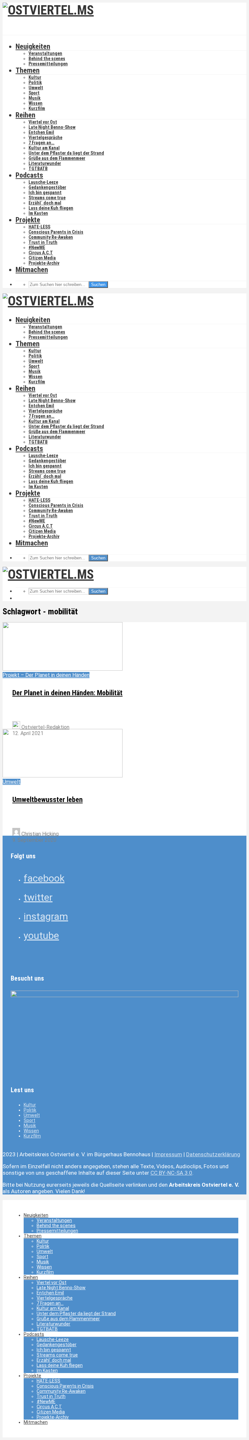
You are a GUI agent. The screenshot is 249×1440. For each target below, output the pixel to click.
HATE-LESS (39, 226)
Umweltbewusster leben (47, 800)
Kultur (35, 77)
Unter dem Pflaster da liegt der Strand (66, 153)
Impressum (168, 1154)
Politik (35, 82)
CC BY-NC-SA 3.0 (171, 1173)
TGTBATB (38, 168)
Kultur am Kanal (44, 147)
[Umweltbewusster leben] (63, 776)
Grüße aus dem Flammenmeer (57, 158)
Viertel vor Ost (43, 122)
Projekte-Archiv (44, 263)
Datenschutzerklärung (213, 1154)
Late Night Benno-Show (52, 127)
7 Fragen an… (41, 142)
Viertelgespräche (45, 137)
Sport (34, 92)
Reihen (25, 115)
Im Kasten (38, 213)
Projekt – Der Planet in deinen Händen (46, 675)
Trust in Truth (43, 242)
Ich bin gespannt (45, 192)
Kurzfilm (37, 108)
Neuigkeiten (33, 46)
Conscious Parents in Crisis (56, 232)
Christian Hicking (39, 834)
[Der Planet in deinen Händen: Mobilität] (63, 669)
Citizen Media (42, 257)
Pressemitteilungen (48, 63)
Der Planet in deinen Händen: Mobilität (67, 693)
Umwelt (36, 87)
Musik (35, 98)
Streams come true (47, 197)
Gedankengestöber (47, 187)
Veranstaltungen (45, 53)
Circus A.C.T (41, 252)
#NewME (37, 247)
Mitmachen (32, 270)
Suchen (98, 284)
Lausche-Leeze (43, 182)
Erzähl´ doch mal (45, 202)
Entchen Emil (41, 132)
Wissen (35, 103)
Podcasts (29, 175)
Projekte (28, 220)
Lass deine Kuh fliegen (51, 208)
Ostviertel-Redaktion (44, 727)
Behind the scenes (47, 58)
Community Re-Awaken (51, 237)
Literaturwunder (45, 163)
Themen (28, 70)
